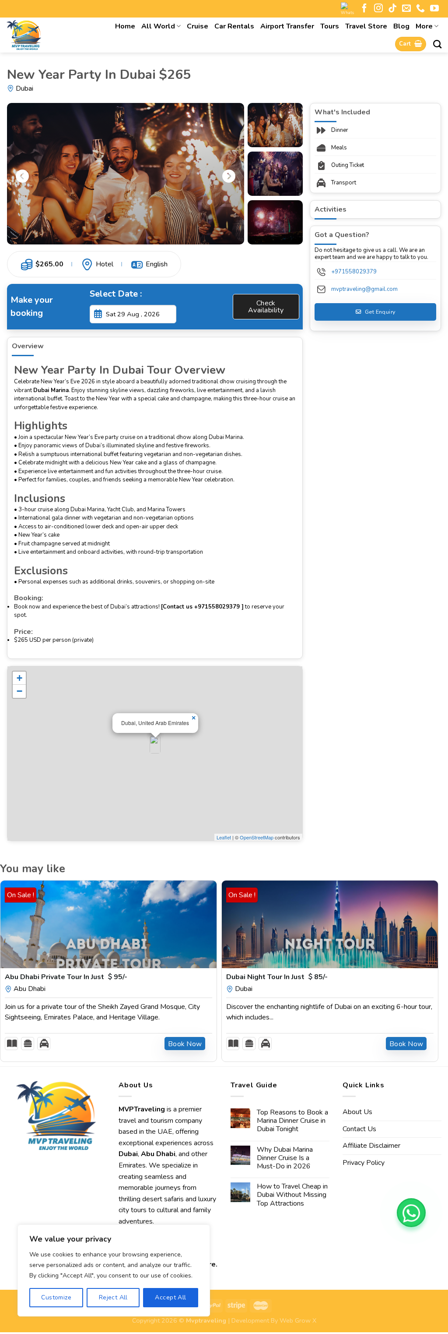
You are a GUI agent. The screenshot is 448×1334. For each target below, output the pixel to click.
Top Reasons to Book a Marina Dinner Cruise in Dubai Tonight (292, 1121)
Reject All (113, 1297)
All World (158, 26)
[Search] (437, 44)
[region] (114, 1270)
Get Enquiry (380, 311)
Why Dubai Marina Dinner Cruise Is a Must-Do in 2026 (285, 1158)
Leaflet (224, 837)
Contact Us (359, 1129)
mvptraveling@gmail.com (364, 289)
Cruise (197, 26)
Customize (56, 1297)
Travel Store (366, 26)
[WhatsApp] (411, 1212)
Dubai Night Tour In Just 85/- (277, 977)
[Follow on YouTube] (434, 9)
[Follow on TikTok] (392, 9)
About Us (357, 1112)
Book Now (185, 1043)
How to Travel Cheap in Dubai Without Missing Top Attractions (292, 1195)
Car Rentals (234, 26)
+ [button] (19, 677)
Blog (401, 26)
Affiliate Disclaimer (371, 1145)
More (424, 26)
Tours (329, 26)
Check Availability (266, 306)
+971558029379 (354, 272)
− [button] (19, 691)
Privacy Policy (364, 1163)
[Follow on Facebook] (364, 9)
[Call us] (420, 9)
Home (125, 26)
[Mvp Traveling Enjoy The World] (46, 35)
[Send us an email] (406, 9)
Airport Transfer (287, 26)
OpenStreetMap (256, 837)
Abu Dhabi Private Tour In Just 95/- (66, 977)
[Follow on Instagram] (378, 9)
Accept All (170, 1297)
